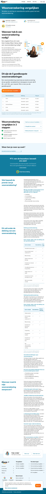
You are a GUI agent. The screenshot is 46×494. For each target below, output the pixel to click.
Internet (29, 1)
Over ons (26, 453)
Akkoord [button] (38, 485)
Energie (23, 1)
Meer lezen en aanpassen (11, 488)
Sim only (35, 1)
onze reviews (22, 167)
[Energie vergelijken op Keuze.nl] (4, 2)
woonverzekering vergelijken (32, 437)
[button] (42, 2)
